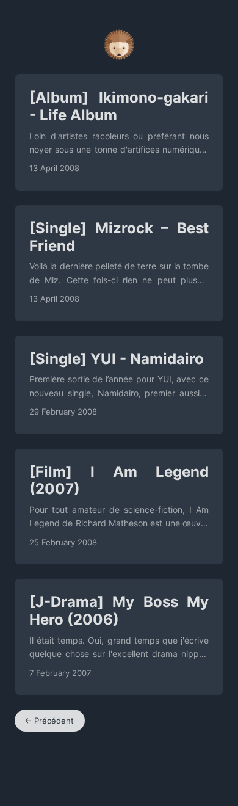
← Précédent (49, 720)
